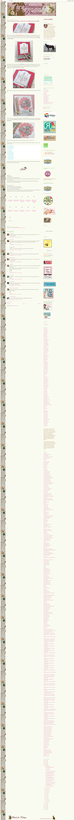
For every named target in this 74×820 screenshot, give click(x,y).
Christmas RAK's (46, 474)
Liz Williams (45, 391)
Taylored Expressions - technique (48, 633)
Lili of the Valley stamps (47, 536)
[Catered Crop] (49, 250)
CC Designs (45, 466)
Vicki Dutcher (46, 423)
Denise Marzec (46, 356)
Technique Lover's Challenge (48, 736)
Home (8, 17)
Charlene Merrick (46, 344)
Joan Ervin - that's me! (47, 94)
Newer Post (8, 303)
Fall (44, 503)
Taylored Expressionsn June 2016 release (50, 724)
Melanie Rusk (46, 401)
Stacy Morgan (46, 414)
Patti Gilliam (45, 408)
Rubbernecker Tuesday (47, 596)
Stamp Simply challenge (47, 612)
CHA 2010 (45, 469)
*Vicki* (10, 275)
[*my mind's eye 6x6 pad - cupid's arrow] (28, 197)
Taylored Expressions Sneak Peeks (49, 721)
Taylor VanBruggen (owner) (48, 103)
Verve (44, 748)
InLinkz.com (8, 225)
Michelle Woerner (46, 403)
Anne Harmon (46, 331)
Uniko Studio (46, 743)
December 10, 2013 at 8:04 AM (15, 299)
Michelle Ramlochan (47, 402)
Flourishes (45, 513)
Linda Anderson (46, 386)
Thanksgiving (46, 737)
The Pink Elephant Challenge (48, 738)
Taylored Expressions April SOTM (49, 640)
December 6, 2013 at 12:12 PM (15, 244)
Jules (44, 375)
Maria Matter (45, 396)
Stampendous (46, 614)
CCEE (44, 467)
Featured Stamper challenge (48, 509)
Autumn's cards (46, 458)
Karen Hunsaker (46, 380)
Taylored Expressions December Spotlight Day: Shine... (50, 775)
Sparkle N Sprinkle (46, 608)
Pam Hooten (45, 405)
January (47, 801)
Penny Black (45, 575)
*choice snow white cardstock (16, 211)
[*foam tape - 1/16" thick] (28, 207)
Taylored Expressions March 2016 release (50, 681)
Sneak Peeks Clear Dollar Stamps (48, 606)
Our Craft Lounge (46, 563)
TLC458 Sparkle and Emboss (49, 786)
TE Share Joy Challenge (47, 733)
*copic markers (10, 220)
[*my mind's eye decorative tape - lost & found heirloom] (34, 197)
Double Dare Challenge (47, 498)
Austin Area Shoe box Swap (48, 456)
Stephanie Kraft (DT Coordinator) (48, 102)
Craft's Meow (45, 486)
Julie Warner (45, 378)
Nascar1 (45, 556)
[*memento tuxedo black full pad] (10, 207)
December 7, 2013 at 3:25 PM (15, 272)
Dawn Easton (45, 353)
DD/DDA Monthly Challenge (48, 496)
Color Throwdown (46, 481)
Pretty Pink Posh (46, 581)
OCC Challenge (46, 560)
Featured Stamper (46, 508)
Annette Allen (46, 332)
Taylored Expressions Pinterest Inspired (49, 710)
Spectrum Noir (46, 609)
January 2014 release (47, 529)
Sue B (10, 264)
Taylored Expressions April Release (49, 638)
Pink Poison (45, 579)
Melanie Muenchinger (47, 399)
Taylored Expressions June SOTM (49, 675)
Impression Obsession (47, 524)
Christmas (45, 470)
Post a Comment (9, 301)
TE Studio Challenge (47, 735)
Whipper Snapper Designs (47, 752)
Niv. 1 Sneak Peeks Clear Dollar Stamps (49, 557)
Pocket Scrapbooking (47, 580)
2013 (45, 764)
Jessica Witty (45, 369)
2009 (45, 807)
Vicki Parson (45, 424)
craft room (45, 485)
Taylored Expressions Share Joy (48, 720)
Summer (45, 622)
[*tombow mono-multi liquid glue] (22, 207)
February (47, 800)
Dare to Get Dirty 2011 (47, 494)
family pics (45, 504)
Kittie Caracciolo (46, 385)
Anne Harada (45, 329)
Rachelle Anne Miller (47, 584)
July (46, 793)
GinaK (45, 519)
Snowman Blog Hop (47, 607)
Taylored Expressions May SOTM (49, 694)
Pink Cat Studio (46, 576)
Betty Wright (45, 336)
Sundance (45, 623)
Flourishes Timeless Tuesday (48, 515)
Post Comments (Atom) (14, 305)
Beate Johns (45, 334)
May (46, 796)
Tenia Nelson (45, 420)
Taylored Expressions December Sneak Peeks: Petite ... (50, 780)
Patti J (10, 252)
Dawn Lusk (45, 354)
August (47, 792)
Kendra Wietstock (46, 96)
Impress (45, 523)
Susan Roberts (46, 415)
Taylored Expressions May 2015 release (49, 684)
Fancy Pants (45, 505)
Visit (45, 236)
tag (44, 628)
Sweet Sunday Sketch (47, 625)
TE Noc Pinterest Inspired (47, 729)
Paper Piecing (46, 568)
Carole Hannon (46, 340)
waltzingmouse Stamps (47, 751)
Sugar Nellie (45, 620)
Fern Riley (45, 360)
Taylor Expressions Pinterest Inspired (49, 630)
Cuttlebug (45, 492)
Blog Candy (45, 463)
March (47, 799)
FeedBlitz (48, 59)
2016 (45, 760)
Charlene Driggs (46, 343)
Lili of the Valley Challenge (48, 535)
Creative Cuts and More (47, 488)
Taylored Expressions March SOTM (49, 683)
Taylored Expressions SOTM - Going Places (49, 768)
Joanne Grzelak (46, 370)
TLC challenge (46, 740)
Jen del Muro (45, 366)
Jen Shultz (45, 93)
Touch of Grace (46, 742)
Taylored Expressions (47, 631)
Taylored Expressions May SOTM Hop (49, 695)
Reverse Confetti (46, 587)
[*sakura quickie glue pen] (34, 207)
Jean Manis (45, 92)
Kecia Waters (45, 383)
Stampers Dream (46, 617)
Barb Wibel (45, 333)
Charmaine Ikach (46, 90)
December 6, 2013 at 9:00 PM (15, 255)
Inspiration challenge (47, 526)
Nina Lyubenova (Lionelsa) (48, 404)
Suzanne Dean (46, 416)
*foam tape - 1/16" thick (28, 211)
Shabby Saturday (46, 603)
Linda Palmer (46, 388)
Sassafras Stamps (46, 598)
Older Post (39, 303)
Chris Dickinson (46, 348)
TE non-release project (47, 730)
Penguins (45, 574)
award (44, 459)
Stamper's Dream (46, 615)
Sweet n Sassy (46, 624)
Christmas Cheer (47, 769)
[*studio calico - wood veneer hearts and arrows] (22, 197)
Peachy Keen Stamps (47, 573)
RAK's (44, 586)
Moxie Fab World (46, 554)
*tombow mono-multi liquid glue (22, 211)
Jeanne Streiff (46, 365)
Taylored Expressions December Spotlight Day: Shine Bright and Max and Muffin (23, 21)
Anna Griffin (45, 455)
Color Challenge (46, 479)
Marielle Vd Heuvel (46, 397)
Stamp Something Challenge (48, 613)
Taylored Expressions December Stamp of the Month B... (50, 773)
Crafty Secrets (46, 487)
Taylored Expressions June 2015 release (49, 669)
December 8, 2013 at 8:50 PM (15, 279)
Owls (44, 565)
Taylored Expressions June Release (49, 674)
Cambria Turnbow (46, 339)
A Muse (45, 453)
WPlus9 (45, 754)
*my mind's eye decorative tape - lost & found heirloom (34, 201)
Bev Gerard (45, 337)
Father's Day (45, 507)
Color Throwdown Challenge (48, 482)
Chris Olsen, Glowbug (12, 287)
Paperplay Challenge (47, 570)
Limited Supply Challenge (47, 537)
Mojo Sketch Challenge (47, 552)
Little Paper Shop (46, 539)
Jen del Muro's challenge (47, 530)
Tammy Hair (45, 418)
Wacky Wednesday (46, 749)
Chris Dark (45, 347)
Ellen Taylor (45, 358)
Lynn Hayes (45, 393)
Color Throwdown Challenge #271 (50, 782)
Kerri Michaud (46, 97)
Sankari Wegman (46, 99)
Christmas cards (46, 472)
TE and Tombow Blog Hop (47, 726)
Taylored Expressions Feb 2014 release (49, 656)
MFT (44, 547)
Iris (44, 528)
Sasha (44, 409)
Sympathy (45, 626)
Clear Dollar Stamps (46, 476)
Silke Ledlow (46, 413)
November (47, 787)
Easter (44, 501)
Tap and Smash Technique (47, 629)
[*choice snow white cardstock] (16, 207)
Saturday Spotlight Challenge (48, 600)
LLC (44, 541)
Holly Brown (45, 363)
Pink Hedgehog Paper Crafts (48, 578)
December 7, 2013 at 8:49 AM (15, 261)
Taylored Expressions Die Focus (48, 654)
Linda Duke (45, 387)
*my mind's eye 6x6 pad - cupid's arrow (28, 201)
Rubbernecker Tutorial (47, 597)
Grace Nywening (46, 361)
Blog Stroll (45, 464)
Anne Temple (11, 257)
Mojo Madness (46, 551)
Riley (44, 589)
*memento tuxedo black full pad (10, 211)
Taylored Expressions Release (48, 712)
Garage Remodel (46, 518)
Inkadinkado (45, 525)
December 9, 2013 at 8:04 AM (15, 294)
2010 (45, 806)
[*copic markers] (10, 217)
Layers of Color (46, 534)
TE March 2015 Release (47, 727)
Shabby (45, 602)
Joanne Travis (46, 371)
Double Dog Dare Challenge (48, 499)
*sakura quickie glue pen (34, 211)
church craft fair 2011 (47, 475)
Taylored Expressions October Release (49, 709)
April (46, 797)
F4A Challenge (46, 502)
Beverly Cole (46, 338)
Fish (44, 510)
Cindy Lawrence (46, 350)
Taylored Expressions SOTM (48, 723)
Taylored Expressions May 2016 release (49, 687)
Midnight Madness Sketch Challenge (49, 550)
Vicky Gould (45, 425)
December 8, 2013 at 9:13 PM (15, 285)
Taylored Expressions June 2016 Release (50, 672)
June (46, 794)
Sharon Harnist (46, 410)
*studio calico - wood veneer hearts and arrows (22, 201)
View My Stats (46, 324)
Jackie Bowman (46, 364)
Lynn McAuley (11, 296)
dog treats (45, 497)
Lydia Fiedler (46, 392)
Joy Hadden (45, 374)
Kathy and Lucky (46, 382)
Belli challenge (46, 461)
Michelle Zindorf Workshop (48, 548)
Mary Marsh (45, 398)
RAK (44, 585)
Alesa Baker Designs (47, 454)
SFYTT (45, 601)
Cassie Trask (45, 342)
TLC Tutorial (45, 741)
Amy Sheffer (45, 328)
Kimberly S (11, 281)
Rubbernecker (46, 591)
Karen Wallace (46, 381)
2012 (45, 803)
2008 (45, 809)
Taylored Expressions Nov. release (49, 698)
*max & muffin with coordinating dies (10, 201)
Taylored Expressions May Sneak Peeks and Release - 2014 (49, 692)
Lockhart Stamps (46, 542)
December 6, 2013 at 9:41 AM (15, 237)
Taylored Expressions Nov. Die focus (49, 697)
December (47, 766)
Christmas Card (46, 471)
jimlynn (10, 239)
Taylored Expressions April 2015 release (49, 634)
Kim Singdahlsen (46, 98)
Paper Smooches (46, 569)
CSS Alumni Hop (46, 490)
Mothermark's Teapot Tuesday (48, 553)
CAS (44, 465)
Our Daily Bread (46, 564)
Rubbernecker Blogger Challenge (48, 595)
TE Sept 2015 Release (47, 732)
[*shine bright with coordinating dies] (16, 197)
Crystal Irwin (45, 352)
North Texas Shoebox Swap (48, 559)
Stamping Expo (46, 619)
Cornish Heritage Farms (47, 483)
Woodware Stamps (46, 753)
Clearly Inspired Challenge (48, 477)
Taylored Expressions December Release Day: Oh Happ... (50, 778)
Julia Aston (45, 376)
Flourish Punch (46, 512)
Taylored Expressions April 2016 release (49, 636)
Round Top (45, 590)
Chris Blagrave (46, 345)
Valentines (45, 747)
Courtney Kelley (46, 91)
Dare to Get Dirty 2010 (47, 493)
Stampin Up (45, 618)
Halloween (45, 520)
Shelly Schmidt (46, 412)
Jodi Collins (45, 372)
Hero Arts (45, 521)
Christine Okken (46, 349)
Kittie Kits (45, 532)
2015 (45, 761)
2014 (45, 763)
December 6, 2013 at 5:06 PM (15, 249)
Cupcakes (45, 491)
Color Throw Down (46, 480)
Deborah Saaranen (46, 355)
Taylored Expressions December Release (49, 652)
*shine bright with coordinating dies (16, 200)
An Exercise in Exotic (47, 193)
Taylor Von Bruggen (47, 419)
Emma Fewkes (46, 359)
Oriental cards (46, 562)
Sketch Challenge (46, 604)
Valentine (45, 746)
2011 (45, 805)
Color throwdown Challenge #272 (50, 771)
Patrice (45, 407)
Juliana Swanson (46, 377)
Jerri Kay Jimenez (46, 367)
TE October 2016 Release (47, 731)
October (47, 789)
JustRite (45, 531)
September (47, 790)
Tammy (10, 233)
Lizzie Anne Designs (47, 540)
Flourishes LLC (46, 514)
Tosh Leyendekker (46, 421)
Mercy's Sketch (46, 546)
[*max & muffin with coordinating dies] (10, 197)
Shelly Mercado (46, 101)
